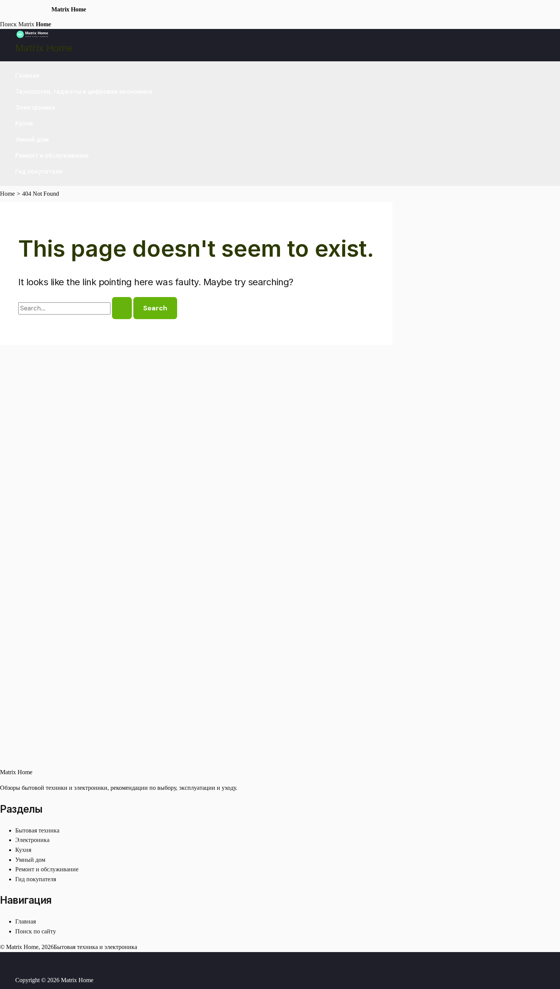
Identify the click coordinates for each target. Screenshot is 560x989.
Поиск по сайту (35, 931)
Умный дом (32, 139)
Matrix (34, 24)
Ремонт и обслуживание (52, 155)
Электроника (35, 107)
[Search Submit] (122, 308)
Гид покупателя (38, 171)
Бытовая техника (37, 830)
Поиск (8, 24)
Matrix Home (43, 48)
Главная (27, 75)
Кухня (24, 123)
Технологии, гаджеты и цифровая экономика (83, 91)
